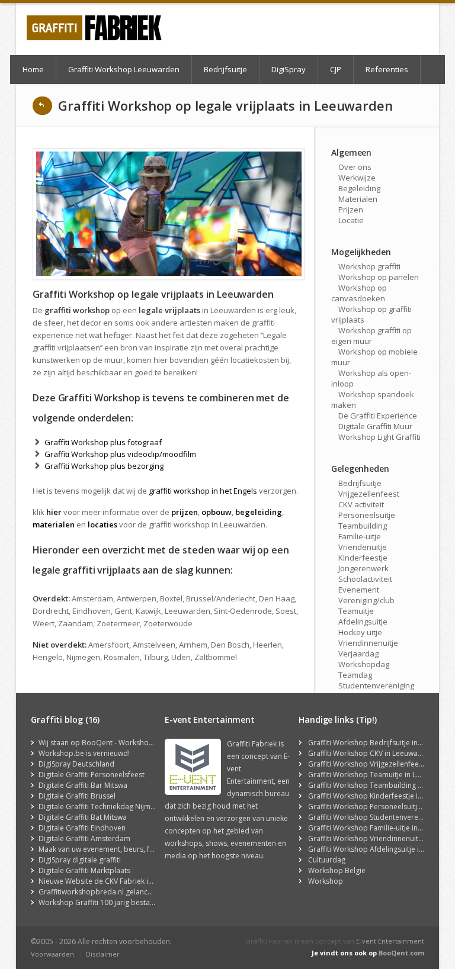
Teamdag (355, 674)
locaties (102, 524)
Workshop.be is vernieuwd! (84, 753)
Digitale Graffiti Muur (375, 426)
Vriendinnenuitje (368, 643)
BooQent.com (401, 952)
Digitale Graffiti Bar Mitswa (83, 785)
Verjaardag (358, 653)
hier (54, 512)
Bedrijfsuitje (225, 69)
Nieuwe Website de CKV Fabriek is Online (107, 881)
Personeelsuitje (366, 515)
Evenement (358, 589)
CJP (335, 69)
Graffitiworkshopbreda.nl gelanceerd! (102, 892)
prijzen (184, 512)
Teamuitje (356, 611)
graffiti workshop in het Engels (203, 490)
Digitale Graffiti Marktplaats (84, 870)
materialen (54, 524)
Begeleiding (359, 188)
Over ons (354, 167)
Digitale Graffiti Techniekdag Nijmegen (103, 806)
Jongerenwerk (363, 568)
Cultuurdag (326, 860)
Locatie (351, 220)
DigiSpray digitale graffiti (80, 860)
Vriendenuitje (362, 547)
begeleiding (258, 512)
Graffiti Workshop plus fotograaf (103, 442)
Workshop (325, 881)
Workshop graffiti (369, 266)
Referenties (387, 69)
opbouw (216, 512)
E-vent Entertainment (390, 940)
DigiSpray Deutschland (76, 764)
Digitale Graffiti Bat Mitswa (83, 817)
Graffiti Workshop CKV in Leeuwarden (371, 753)
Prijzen (350, 209)
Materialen (357, 199)
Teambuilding (362, 525)
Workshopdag (363, 664)
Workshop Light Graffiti (379, 437)
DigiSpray (288, 69)
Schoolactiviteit (365, 579)
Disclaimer (103, 953)
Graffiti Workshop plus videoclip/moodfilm (120, 454)
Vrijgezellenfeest (368, 493)
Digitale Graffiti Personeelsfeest (92, 775)
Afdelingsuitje (362, 621)
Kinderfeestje (362, 557)
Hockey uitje (360, 632)
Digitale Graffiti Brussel (77, 796)
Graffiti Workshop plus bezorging (104, 466)
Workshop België (337, 870)
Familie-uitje (359, 536)
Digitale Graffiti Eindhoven (82, 828)
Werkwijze (357, 177)
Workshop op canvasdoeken (359, 293)
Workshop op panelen (378, 277)
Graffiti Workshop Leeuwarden (124, 69)
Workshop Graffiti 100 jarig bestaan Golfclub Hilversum (131, 902)
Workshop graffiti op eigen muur (371, 335)
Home (33, 69)
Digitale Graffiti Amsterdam (84, 838)
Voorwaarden (52, 953)
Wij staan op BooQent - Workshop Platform (111, 743)
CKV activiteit (361, 504)
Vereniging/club (366, 600)
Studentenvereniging (376, 685)
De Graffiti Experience (377, 415)
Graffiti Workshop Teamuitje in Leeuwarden (381, 775)
